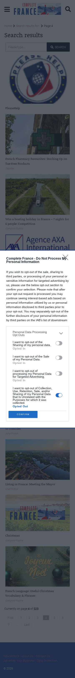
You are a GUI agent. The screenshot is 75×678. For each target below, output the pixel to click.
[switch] (59, 343)
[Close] (67, 259)
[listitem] (37, 333)
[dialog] (37, 339)
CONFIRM (23, 414)
